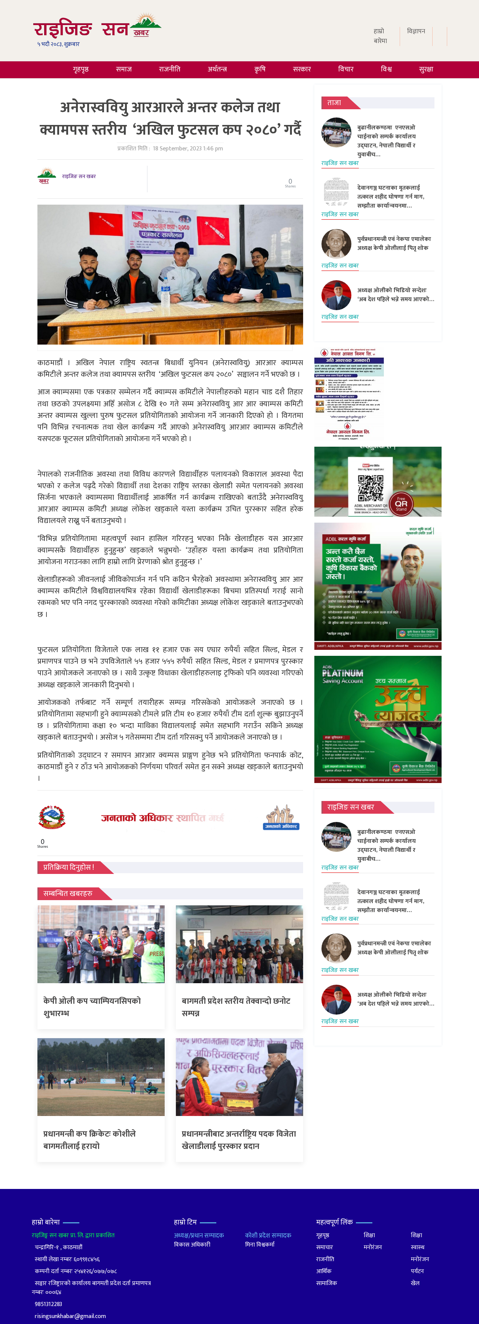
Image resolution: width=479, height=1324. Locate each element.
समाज (124, 69)
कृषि (260, 69)
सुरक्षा (426, 69)
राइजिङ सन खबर (79, 176)
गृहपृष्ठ (81, 69)
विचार (346, 69)
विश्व (386, 69)
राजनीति (169, 69)
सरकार (302, 69)
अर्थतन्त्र (217, 69)
